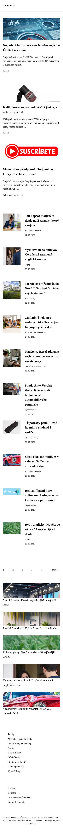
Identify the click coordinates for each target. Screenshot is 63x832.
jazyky (27, 265)
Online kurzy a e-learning (13, 195)
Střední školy (30, 298)
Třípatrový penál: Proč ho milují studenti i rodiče (41, 427)
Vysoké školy (30, 410)
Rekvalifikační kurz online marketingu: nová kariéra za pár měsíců (42, 495)
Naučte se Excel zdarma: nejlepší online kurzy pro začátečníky (42, 356)
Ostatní (6, 71)
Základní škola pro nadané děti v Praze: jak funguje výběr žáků (41, 322)
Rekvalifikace (30, 505)
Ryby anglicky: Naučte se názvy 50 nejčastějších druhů (42, 529)
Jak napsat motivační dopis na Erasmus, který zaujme (42, 220)
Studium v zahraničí (33, 231)
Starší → (56, 569)
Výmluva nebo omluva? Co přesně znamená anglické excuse (41, 254)
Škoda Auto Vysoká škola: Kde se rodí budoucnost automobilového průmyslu (38, 395)
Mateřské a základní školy (35, 332)
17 (42, 569)
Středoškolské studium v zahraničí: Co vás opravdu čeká (42, 461)
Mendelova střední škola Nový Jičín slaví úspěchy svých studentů (42, 288)
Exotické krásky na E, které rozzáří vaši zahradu (30, 628)
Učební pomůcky (32, 438)
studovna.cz (9, 5)
